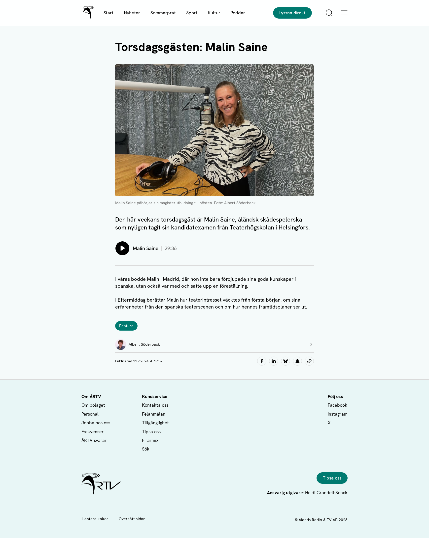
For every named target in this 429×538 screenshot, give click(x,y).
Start (108, 13)
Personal (90, 414)
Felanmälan (153, 414)
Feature (126, 325)
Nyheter (132, 13)
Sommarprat (163, 13)
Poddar (238, 13)
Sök (145, 449)
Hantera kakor (95, 518)
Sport (191, 13)
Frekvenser (92, 431)
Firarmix (150, 440)
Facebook (337, 405)
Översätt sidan (132, 518)
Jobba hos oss (95, 422)
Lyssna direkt (292, 13)
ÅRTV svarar (94, 440)
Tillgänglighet (155, 422)
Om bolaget (93, 405)
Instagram (338, 414)
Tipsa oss (151, 431)
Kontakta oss (155, 405)
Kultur (214, 13)
